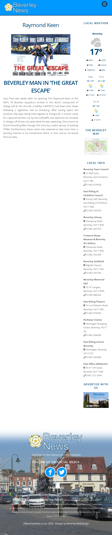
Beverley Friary (73, 495)
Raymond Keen (57, 512)
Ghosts (22, 508)
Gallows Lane (15, 508)
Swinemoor (87, 512)
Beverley (46, 494)
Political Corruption (33, 512)
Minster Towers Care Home (86, 508)
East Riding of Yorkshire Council (79, 504)
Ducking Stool (61, 504)
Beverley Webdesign (78, 523)
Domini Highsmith (49, 504)
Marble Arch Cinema (41, 508)
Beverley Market (33, 500)
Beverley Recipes (70, 500)
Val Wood (56, 516)
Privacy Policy (56, 480)
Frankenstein (97, 504)
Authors (36, 495)
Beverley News (51, 499)
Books (97, 500)
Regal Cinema (69, 512)
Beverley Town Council (85, 500)
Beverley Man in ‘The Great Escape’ (41, 86)
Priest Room (46, 512)
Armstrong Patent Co (24, 495)
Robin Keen (78, 512)
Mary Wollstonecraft (68, 508)
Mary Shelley (55, 508)
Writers (62, 516)
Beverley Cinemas (60, 495)
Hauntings (30, 508)
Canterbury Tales (28, 504)
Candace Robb (15, 504)
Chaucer (38, 504)
